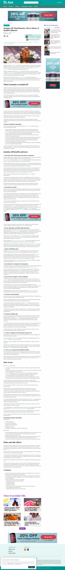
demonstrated (20, 159)
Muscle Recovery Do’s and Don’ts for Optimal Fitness (55, 47)
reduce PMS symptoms (33, 290)
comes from (28, 126)
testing (12, 284)
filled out (29, 174)
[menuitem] (5, 6)
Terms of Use (17, 563)
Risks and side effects (9, 43)
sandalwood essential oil (22, 408)
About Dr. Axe (12, 549)
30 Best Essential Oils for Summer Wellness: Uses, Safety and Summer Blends (12, 510)
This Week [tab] (56, 27)
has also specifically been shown (18, 240)
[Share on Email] (5, 36)
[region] (18, 563)
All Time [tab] (48, 27)
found (27, 163)
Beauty (30, 6)
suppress (23, 225)
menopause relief (32, 267)
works (19, 71)
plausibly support (21, 209)
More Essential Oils (14, 495)
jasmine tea (37, 254)
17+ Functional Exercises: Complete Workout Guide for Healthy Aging (55, 31)
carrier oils (8, 449)
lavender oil (15, 261)
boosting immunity (16, 231)
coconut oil (7, 374)
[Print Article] (7, 36)
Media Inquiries (12, 553)
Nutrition (11, 6)
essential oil (14, 65)
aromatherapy (10, 72)
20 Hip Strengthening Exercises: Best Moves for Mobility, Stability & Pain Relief (55, 36)
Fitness (35, 6)
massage (13, 338)
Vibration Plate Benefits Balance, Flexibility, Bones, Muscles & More (55, 42)
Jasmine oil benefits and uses (25, 42)
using (32, 157)
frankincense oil (22, 261)
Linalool (7, 132)
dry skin (18, 318)
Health (4, 6)
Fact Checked (7, 25)
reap (10, 347)
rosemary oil (6, 339)
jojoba (32, 399)
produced (14, 205)
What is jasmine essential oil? (10, 42)
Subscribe (59, 2)
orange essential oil (12, 425)
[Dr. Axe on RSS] (25, 549)
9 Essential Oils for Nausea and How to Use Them (32, 523)
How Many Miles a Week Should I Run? (55, 53)
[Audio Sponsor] (33, 39)
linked (5, 208)
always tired (12, 250)
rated (17, 197)
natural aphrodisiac (22, 77)
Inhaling (36, 255)
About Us (11, 551)
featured (16, 317)
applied (20, 270)
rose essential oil (13, 408)
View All (22, 528)
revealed (21, 235)
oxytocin (30, 208)
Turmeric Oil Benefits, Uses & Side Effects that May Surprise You (11, 523)
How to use (35, 42)
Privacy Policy (10, 563)
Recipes (17, 6)
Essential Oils (24, 6)
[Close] (35, 558)
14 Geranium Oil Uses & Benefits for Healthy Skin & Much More (32, 509)
